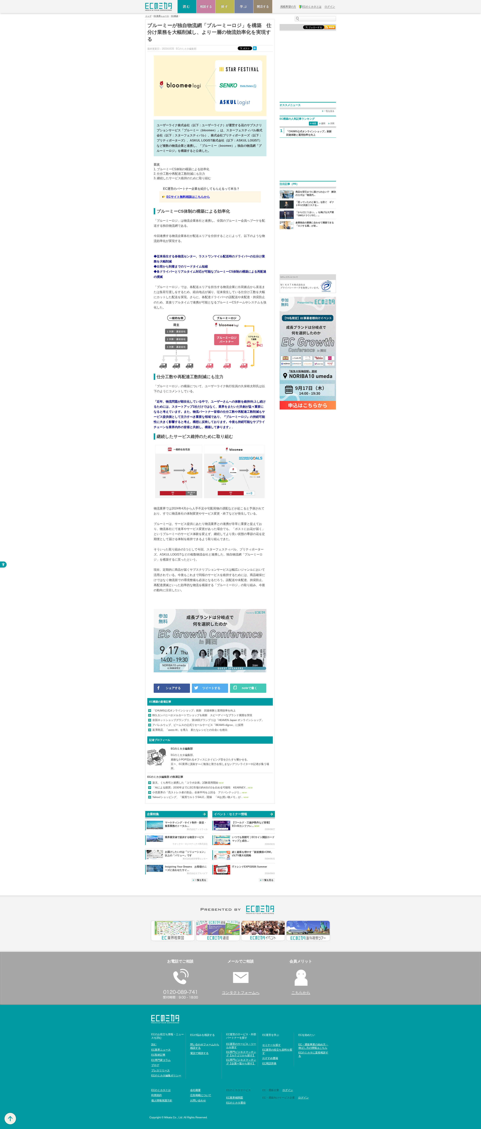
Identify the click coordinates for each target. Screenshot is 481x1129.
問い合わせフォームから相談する (204, 1046)
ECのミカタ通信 (236, 1102)
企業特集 (153, 814)
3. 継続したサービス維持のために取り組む (182, 178)
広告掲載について (200, 1095)
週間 (323, 123)
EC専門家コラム (161, 1060)
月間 (332, 123)
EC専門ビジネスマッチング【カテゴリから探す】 (241, 1053)
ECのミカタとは (161, 1090)
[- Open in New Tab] (308, 283)
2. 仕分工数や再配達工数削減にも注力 (179, 173)
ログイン (287, 1090)
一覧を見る (200, 880)
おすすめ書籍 (270, 1058)
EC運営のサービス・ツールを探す (241, 1045)
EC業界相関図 (234, 1097)
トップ (148, 16)
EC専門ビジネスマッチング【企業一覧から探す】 (241, 1061)
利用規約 (156, 1095)
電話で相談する (199, 1053)
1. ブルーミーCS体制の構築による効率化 (181, 169)
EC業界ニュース (161, 16)
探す (225, 6)
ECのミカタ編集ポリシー (166, 1075)
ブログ (155, 1065)
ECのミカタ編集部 (182, 748)
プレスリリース (160, 1070)
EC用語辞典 (269, 1063)
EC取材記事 (158, 1054)
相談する (206, 6)
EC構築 (174, 16)
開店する (263, 6)
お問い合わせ (198, 1100)
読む (187, 6)
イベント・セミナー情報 (230, 814)
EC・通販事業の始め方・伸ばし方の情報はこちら (313, 1046)
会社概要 (195, 1090)
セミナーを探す (271, 1045)
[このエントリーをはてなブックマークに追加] (255, 48)
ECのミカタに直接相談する (313, 1054)
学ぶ (244, 6)
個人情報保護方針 (161, 1100)
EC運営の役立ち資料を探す (277, 1051)
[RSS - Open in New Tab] (329, 27)
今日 (314, 123)
